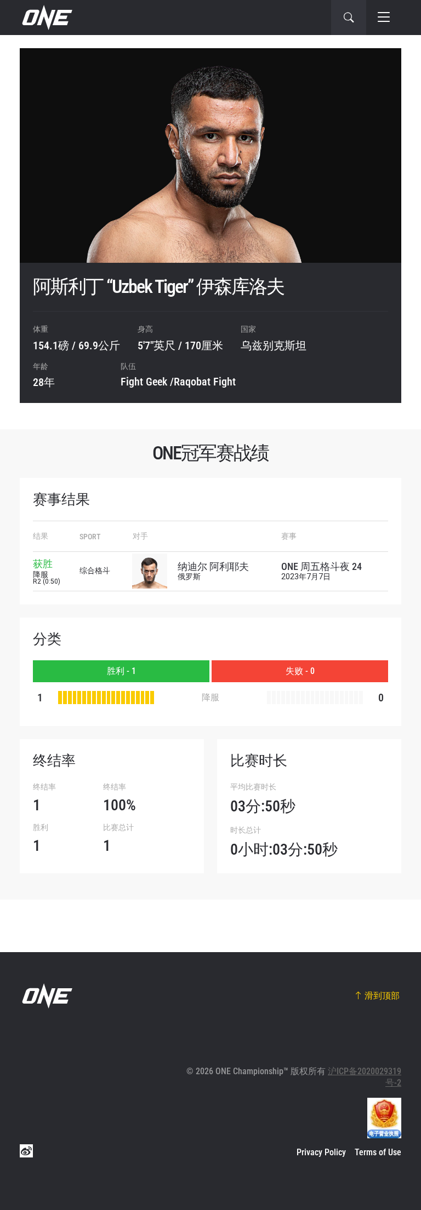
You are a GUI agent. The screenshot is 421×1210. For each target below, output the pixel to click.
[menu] (383, 17)
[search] (348, 17)
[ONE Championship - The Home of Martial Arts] (46, 17)
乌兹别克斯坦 (273, 345)
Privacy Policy (321, 1152)
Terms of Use (378, 1152)
